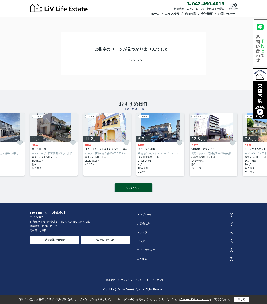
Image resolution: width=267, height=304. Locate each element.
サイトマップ (156, 280)
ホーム (155, 13)
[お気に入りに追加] (20, 143)
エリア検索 (172, 13)
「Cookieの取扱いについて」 (194, 299)
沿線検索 (190, 13)
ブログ (141, 241)
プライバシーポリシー (132, 280)
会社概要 (207, 13)
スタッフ (142, 232)
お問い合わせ (226, 13)
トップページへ (133, 60)
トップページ (144, 214)
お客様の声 (143, 223)
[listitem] (53, 144)
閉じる (241, 299)
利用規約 (110, 280)
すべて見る (133, 187)
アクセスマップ (146, 250)
